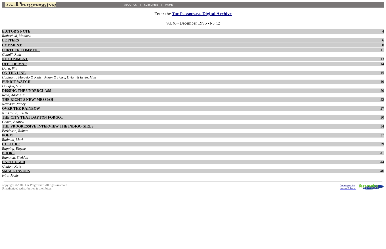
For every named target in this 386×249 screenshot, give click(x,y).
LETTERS (10, 40)
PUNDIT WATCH (16, 82)
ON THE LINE (14, 73)
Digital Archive (202, 13)
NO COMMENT (15, 59)
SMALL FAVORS (16, 171)
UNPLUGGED (13, 162)
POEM (7, 135)
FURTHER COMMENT (21, 50)
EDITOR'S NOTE (16, 31)
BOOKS (8, 153)
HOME (169, 4)
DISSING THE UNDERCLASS (26, 91)
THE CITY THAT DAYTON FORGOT (32, 117)
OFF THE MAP (14, 64)
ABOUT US (130, 4)
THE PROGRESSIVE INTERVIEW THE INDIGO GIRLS (48, 126)
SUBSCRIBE (151, 4)
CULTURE (11, 144)
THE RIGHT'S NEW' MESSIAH (27, 99)
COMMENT (12, 45)
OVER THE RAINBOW (21, 108)
